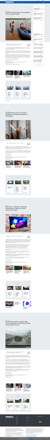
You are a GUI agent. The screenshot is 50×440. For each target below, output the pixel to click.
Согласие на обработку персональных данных (31, 436)
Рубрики (19, 2)
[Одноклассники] (29, 45)
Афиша (28, 2)
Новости (15, 2)
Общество (7, 64)
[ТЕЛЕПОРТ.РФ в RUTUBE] (43, 0)
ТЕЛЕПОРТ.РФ (7, 62)
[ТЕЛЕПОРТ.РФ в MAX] (38, 0)
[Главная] (9, 2)
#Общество (9, 192)
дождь (18, 396)
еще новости (38, 64)
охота (10, 159)
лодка (10, 64)
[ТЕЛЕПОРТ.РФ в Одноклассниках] (41, 0)
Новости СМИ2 (7, 100)
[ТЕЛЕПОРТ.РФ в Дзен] (42, 0)
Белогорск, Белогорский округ (15, 64)
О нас (16, 421)
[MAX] (27, 45)
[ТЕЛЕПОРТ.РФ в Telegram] (39, 0)
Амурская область (23, 2)
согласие (12, 437)
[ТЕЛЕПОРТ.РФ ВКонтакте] (40, 0)
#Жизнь (41, 62)
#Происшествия (25, 192)
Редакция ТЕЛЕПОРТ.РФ (8, 60)
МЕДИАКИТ (27, 420)
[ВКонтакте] (28, 45)
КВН (9, 264)
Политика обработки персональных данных (31, 435)
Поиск (16, 424)
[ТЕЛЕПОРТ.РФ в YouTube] (44, 0)
